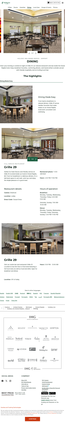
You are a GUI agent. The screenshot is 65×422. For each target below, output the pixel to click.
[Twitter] (6, 380)
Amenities (22, 7)
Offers (10, 7)
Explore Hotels (46, 384)
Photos (55, 7)
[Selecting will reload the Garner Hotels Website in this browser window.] (54, 349)
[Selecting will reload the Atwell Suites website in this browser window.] (21, 360)
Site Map (23, 389)
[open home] (2, 307)
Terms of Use (25, 386)
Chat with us (24, 384)
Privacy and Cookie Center (28, 388)
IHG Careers (45, 380)
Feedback (44, 391)
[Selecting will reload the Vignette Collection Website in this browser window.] (43, 327)
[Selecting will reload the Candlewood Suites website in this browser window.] (54, 360)
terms (51, 411)
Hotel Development (47, 382)
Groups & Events (46, 7)
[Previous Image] (29, 53)
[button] (62, 2)
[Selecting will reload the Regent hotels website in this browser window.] (21, 327)
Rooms (16, 7)
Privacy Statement (52, 413)
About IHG (24, 380)
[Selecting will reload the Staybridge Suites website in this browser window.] (32, 360)
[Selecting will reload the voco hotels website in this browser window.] (28, 338)
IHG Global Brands (26, 382)
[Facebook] (3, 380)
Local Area (36, 7)
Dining (29, 7)
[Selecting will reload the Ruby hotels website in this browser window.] (37, 338)
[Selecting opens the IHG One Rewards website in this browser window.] (32, 368)
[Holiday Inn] (6, 3)
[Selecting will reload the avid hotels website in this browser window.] (10, 360)
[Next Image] (35, 53)
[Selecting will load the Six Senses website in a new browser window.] (10, 327)
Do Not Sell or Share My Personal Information (51, 388)
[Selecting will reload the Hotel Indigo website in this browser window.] (9, 338)
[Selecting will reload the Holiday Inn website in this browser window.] (43, 349)
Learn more (45, 400)
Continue (32, 419)
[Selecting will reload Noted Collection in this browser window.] (19, 338)
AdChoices (45, 386)
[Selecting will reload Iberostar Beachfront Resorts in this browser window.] (55, 338)
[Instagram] (10, 380)
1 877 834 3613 (20, 394)
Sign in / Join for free (55, 2)
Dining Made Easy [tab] (6, 81)
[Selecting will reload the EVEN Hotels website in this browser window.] (21, 349)
